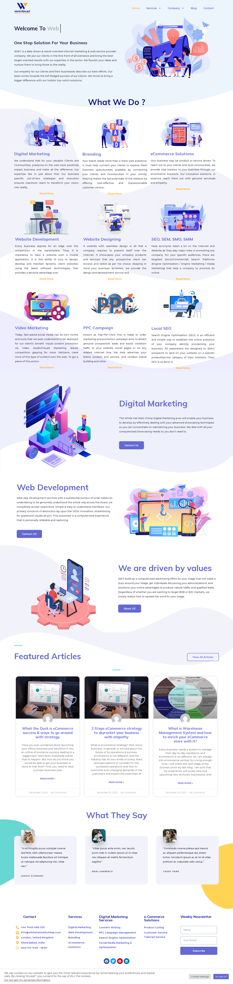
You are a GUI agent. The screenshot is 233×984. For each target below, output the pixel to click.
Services (151, 8)
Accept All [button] (221, 976)
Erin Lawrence (102, 871)
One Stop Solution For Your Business (50, 42)
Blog (194, 8)
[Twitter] (113, 961)
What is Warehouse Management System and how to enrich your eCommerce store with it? (185, 735)
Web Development (53, 487)
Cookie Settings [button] (200, 976)
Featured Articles (47, 656)
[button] (131, 445)
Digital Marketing (153, 403)
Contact (208, 8)
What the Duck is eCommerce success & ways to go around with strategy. (47, 732)
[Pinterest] (120, 961)
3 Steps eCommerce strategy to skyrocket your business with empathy (116, 732)
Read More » (47, 778)
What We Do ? (116, 102)
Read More (47, 193)
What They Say (116, 815)
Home (136, 8)
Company (174, 8)
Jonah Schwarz (32, 876)
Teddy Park (171, 871)
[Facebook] (107, 961)
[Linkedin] (126, 961)
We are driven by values (165, 568)
